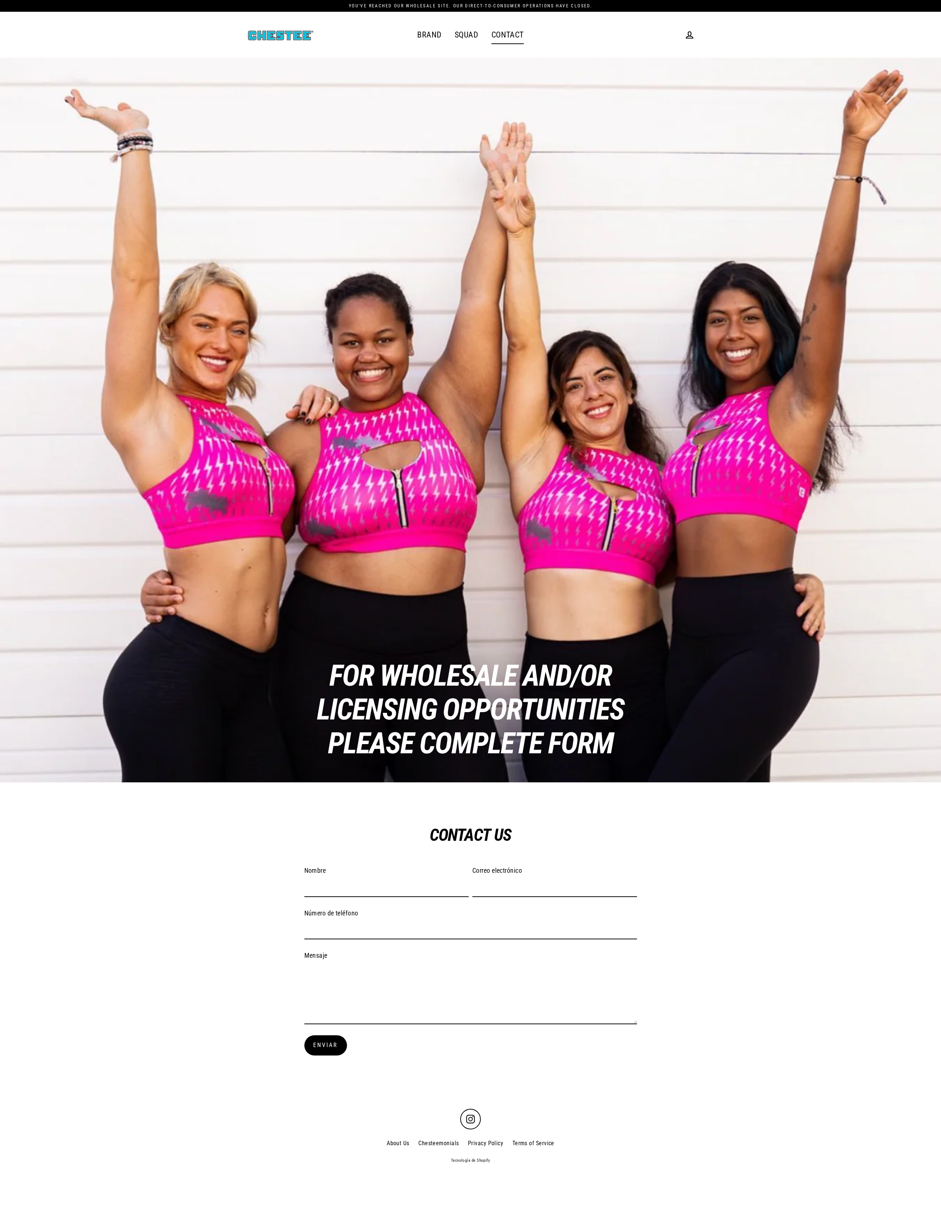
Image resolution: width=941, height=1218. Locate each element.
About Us (398, 1143)
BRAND (429, 34)
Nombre (315, 870)
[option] (470, 420)
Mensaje (316, 955)
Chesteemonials (438, 1143)
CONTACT (507, 34)
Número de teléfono (331, 913)
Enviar (325, 1045)
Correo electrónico (497, 870)
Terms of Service (533, 1143)
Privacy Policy (485, 1143)
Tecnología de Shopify (470, 1160)
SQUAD (466, 34)
